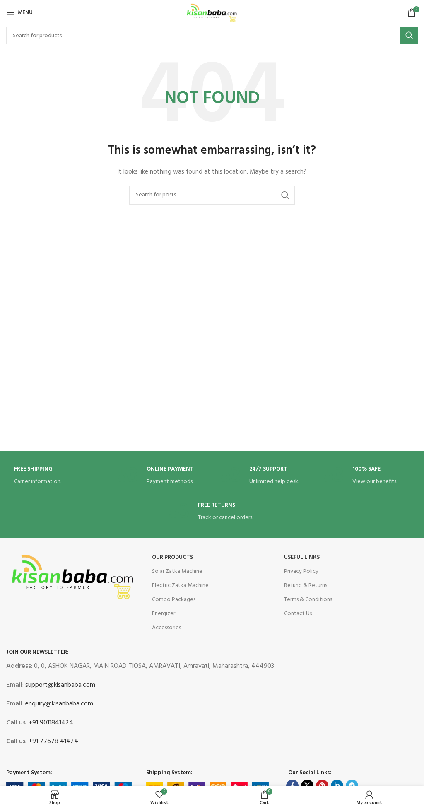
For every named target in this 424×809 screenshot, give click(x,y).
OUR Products (172, 557)
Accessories (166, 628)
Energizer (163, 613)
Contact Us (298, 613)
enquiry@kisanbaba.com (58, 703)
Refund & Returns (305, 585)
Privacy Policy (301, 571)
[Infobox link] (57, 476)
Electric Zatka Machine (180, 585)
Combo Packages (173, 599)
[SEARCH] (409, 35)
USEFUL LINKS (302, 557)
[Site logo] (212, 12)
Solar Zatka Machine (177, 571)
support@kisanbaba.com (59, 685)
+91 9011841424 (50, 722)
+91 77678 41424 (52, 741)
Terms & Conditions (308, 599)
